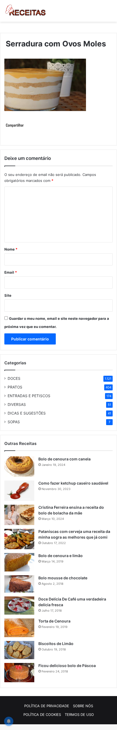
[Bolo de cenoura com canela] (19, 466)
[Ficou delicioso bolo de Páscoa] (19, 672)
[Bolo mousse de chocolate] (19, 584)
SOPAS (14, 422)
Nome (10, 249)
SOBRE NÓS (83, 706)
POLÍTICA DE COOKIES (42, 714)
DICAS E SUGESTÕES (27, 413)
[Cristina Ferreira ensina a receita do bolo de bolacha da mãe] (19, 515)
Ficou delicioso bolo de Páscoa (67, 665)
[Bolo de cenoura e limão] (19, 562)
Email (10, 272)
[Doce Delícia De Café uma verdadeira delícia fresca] (19, 605)
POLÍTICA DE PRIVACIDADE (46, 706)
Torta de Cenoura (54, 621)
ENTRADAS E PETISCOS (29, 396)
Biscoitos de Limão (55, 643)
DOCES (14, 378)
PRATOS (15, 387)
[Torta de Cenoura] (19, 627)
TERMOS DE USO (79, 714)
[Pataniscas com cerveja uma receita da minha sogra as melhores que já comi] (19, 539)
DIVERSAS (17, 404)
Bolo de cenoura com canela (64, 459)
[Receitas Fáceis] (26, 11)
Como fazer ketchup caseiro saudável (73, 483)
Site (7, 295)
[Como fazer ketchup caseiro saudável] (19, 491)
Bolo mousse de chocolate (62, 578)
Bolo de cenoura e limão (60, 555)
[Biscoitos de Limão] (19, 650)
